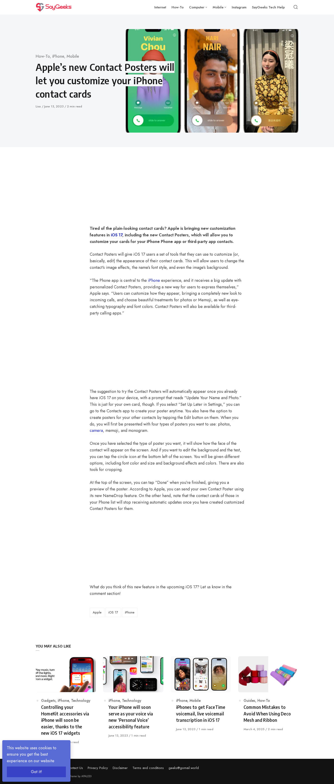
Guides (249, 700)
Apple (97, 612)
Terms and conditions (148, 767)
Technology (80, 700)
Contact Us (75, 767)
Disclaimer (120, 767)
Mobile (73, 56)
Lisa (39, 106)
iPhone (58, 56)
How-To (43, 56)
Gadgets (48, 700)
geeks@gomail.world (184, 767)
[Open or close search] (295, 7)
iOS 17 (113, 612)
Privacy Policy (98, 767)
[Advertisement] (135, 191)
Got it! (36, 772)
